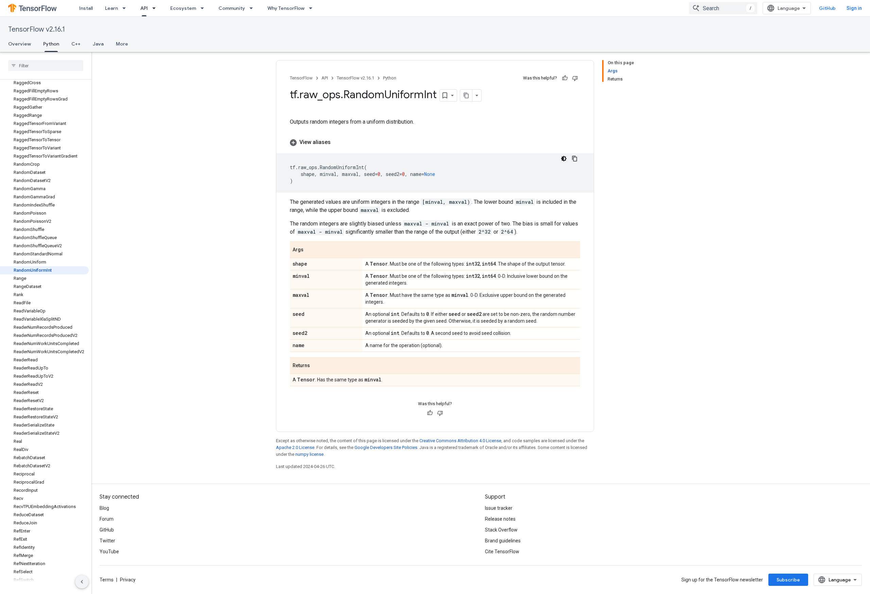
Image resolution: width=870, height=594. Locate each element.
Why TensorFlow (285, 8)
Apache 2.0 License (295, 447)
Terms (107, 579)
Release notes (500, 519)
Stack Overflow (501, 530)
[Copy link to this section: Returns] (317, 366)
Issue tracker (498, 508)
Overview (19, 44)
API (144, 8)
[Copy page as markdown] (466, 95)
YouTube (109, 551)
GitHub (827, 8)
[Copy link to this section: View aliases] (337, 142)
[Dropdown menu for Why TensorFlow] (312, 8)
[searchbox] (45, 65)
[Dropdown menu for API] (156, 8)
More (122, 44)
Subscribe (788, 580)
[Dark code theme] (563, 158)
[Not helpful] (575, 78)
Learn (111, 8)
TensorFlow (301, 77)
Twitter (107, 540)
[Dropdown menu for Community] (253, 8)
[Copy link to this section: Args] (310, 250)
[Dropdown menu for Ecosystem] (204, 8)
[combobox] (723, 8)
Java (98, 44)
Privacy (128, 579)
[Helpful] (565, 78)
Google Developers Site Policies (385, 447)
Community (232, 8)
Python (51, 44)
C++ (76, 44)
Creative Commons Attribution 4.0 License (460, 440)
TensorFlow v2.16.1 (36, 29)
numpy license (309, 454)
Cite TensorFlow (502, 551)
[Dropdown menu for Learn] (126, 8)
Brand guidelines (503, 540)
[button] (435, 142)
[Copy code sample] (574, 158)
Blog (104, 508)
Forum (107, 519)
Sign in (854, 8)
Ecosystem (183, 8)
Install (86, 8)
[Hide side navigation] (82, 582)
